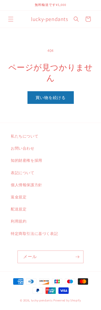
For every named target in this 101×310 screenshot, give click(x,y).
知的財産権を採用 (26, 160)
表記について (22, 172)
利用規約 (18, 221)
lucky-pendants (42, 300)
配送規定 (18, 209)
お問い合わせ (22, 148)
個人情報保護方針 (26, 184)
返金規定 (18, 197)
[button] (11, 19)
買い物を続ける (51, 97)
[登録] (77, 257)
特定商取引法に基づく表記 (34, 233)
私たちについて (24, 136)
